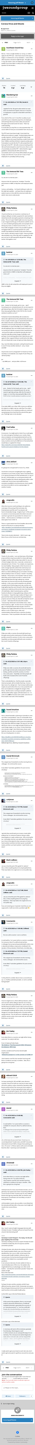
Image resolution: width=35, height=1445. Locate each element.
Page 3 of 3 (17, 42)
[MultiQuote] (2, 78)
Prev (6, 42)
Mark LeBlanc (11, 860)
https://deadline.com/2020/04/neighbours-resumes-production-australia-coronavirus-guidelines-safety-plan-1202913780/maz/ (16, 739)
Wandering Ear (12, 95)
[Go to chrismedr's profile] (3, 1164)
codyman (10, 799)
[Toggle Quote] (4, 102)
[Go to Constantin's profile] (3, 922)
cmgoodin (10, 500)
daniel (8, 1108)
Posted (11, 50)
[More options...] (32, 49)
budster (9, 252)
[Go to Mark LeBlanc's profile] (3, 861)
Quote (8, 78)
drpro (8, 627)
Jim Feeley (10, 1031)
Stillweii (26, 928)
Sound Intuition (12, 709)
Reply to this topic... (12, 1388)
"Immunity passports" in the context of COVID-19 (16, 1054)
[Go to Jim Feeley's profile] (3, 1032)
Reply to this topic (17, 36)
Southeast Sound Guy (14, 48)
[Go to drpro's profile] (3, 628)
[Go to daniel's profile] (3, 1109)
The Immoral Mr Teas (14, 171)
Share (9, 1396)
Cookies (17, 1436)
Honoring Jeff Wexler (16, 3)
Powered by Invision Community (17, 1442)
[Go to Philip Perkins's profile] (3, 209)
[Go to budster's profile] (3, 253)
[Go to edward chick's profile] (3, 1077)
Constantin (10, 921)
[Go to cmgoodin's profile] (3, 501)
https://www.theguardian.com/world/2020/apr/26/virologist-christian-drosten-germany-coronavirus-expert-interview (17, 1276)
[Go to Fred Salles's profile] (3, 428)
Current (13, 30)
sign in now (10, 1378)
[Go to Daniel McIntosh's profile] (3, 757)
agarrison (6, 29)
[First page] (2, 42)
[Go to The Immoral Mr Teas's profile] (3, 173)
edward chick (11, 1075)
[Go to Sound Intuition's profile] (3, 711)
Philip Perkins (11, 208)
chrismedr (10, 1163)
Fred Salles (10, 427)
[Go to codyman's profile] (3, 801)
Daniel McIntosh (12, 756)
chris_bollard (11, 462)
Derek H (25, 102)
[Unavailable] (17, 780)
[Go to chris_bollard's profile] (3, 463)
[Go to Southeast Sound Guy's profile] (3, 49)
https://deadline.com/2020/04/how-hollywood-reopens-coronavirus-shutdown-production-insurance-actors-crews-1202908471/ (17, 529)
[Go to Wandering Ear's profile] (3, 96)
